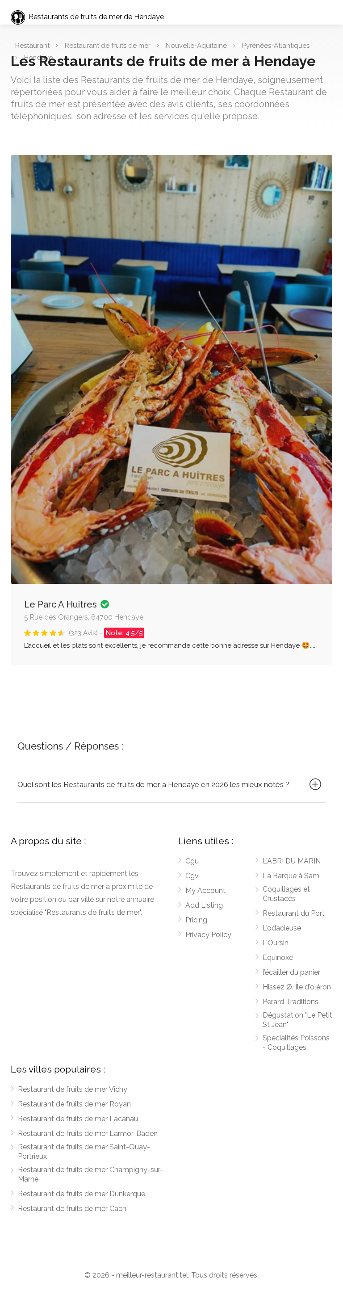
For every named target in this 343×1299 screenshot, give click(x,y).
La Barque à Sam (291, 876)
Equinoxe (278, 957)
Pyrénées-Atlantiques (276, 46)
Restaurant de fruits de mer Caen (72, 1208)
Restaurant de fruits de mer (108, 46)
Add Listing (204, 905)
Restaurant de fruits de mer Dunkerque (81, 1194)
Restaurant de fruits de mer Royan (74, 1104)
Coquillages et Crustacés (286, 894)
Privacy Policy (208, 934)
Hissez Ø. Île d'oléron (297, 987)
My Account (205, 890)
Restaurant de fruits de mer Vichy (72, 1089)
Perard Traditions (290, 1001)
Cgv (192, 876)
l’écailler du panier (291, 972)
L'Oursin (276, 943)
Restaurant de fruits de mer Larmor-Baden (88, 1133)
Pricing (196, 920)
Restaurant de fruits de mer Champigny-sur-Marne (90, 1174)
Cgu (192, 861)
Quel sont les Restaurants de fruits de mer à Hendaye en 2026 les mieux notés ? (153, 784)
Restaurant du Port (294, 913)
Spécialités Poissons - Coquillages (296, 1043)
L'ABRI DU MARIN (292, 861)
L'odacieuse (282, 928)
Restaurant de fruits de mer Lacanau (78, 1119)
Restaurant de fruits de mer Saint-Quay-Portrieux (84, 1152)
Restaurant (32, 46)
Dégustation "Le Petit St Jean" (297, 1020)
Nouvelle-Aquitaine (196, 46)
